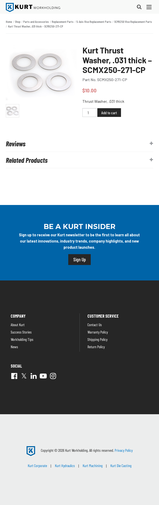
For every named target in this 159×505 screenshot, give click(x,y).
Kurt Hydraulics (65, 465)
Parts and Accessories (36, 21)
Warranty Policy (97, 332)
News (14, 346)
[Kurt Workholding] (33, 7)
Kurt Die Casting (120, 465)
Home (9, 21)
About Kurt (18, 324)
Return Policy (96, 346)
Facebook (14, 375)
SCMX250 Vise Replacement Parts (133, 21)
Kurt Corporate (37, 465)
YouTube (43, 375)
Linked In (33, 375)
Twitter (23, 375)
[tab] (79, 143)
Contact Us (94, 324)
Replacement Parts (62, 21)
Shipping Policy (97, 339)
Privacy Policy (124, 450)
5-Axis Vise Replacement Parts (93, 21)
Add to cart (109, 112)
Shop (17, 21)
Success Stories (21, 332)
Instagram (52, 375)
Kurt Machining (93, 465)
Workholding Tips (22, 339)
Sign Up (79, 259)
